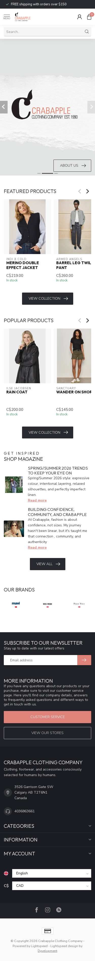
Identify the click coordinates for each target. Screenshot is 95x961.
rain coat (17, 392)
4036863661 (24, 811)
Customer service (47, 717)
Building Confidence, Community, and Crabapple (57, 512)
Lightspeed (39, 946)
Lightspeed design (64, 946)
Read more (37, 500)
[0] (89, 17)
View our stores (47, 733)
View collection (44, 298)
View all (44, 564)
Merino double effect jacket (22, 265)
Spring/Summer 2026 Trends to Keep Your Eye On (58, 470)
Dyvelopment (47, 951)
